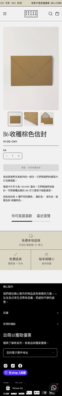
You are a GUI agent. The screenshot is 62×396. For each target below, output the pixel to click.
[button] (50, 13)
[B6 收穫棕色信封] (15, 119)
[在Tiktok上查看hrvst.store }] (12, 365)
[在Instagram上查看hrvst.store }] (5, 365)
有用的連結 (9, 324)
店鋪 (5, 313)
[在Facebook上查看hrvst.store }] (20, 365)
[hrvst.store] (31, 14)
